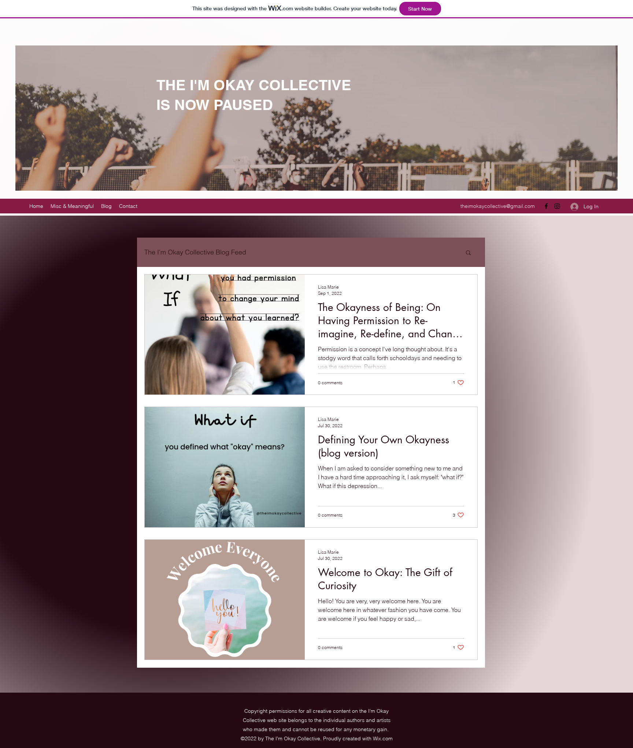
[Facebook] (546, 206)
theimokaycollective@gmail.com (497, 206)
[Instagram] (557, 206)
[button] (468, 253)
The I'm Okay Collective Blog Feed (195, 252)
